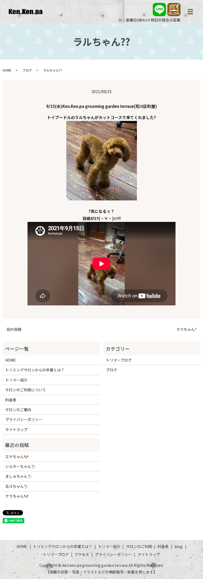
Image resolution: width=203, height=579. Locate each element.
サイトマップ (16, 429)
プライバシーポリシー (23, 419)
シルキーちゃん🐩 (20, 466)
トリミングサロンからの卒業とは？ (34, 369)
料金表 (10, 399)
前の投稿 (14, 329)
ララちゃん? (186, 329)
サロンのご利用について (25, 389)
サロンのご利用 (139, 546)
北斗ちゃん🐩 (16, 486)
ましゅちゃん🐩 (18, 476)
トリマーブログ (119, 360)
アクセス (82, 554)
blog (178, 546)
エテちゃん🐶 (16, 456)
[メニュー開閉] (190, 11)
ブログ (27, 70)
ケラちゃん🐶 (16, 496)
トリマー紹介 (16, 380)
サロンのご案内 (18, 409)
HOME (7, 70)
